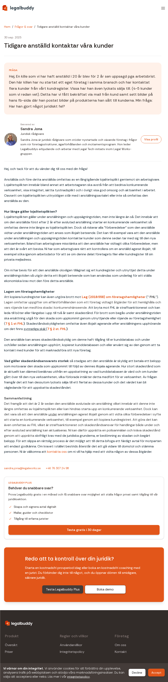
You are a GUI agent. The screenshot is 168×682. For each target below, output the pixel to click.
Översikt (11, 645)
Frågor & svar (24, 27)
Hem (7, 27)
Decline (137, 672)
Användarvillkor (71, 645)
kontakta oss (57, 451)
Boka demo (105, 589)
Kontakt (121, 652)
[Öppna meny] (163, 8)
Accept (156, 672)
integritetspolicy (78, 677)
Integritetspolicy (72, 652)
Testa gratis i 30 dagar (84, 530)
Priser (9, 652)
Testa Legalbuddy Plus (63, 589)
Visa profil (151, 139)
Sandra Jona (31, 128)
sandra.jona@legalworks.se (22, 468)
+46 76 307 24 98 (57, 468)
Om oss (120, 645)
